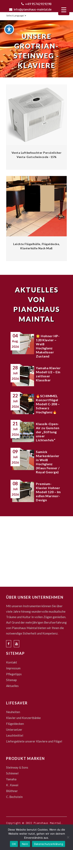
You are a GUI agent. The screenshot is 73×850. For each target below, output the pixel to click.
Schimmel (12, 773)
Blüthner (12, 791)
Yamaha (11, 779)
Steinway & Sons (17, 767)
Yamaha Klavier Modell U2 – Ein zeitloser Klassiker (48, 374)
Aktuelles (12, 686)
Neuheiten (13, 712)
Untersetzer (14, 729)
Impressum (13, 668)
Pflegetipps (14, 674)
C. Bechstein (14, 797)
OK (14, 844)
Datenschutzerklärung (48, 844)
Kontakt (11, 662)
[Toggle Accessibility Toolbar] (9, 29)
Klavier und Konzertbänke (23, 718)
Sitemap (11, 680)
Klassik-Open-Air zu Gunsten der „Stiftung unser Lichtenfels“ (47, 432)
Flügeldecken (15, 723)
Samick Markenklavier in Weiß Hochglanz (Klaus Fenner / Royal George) (48, 462)
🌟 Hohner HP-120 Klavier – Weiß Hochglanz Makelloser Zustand (47, 346)
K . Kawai (12, 785)
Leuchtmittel (14, 735)
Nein (25, 844)
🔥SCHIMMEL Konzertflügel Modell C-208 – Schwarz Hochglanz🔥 (48, 404)
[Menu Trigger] (63, 9)
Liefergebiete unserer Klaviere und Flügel (34, 741)
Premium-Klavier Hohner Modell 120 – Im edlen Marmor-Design (48, 492)
